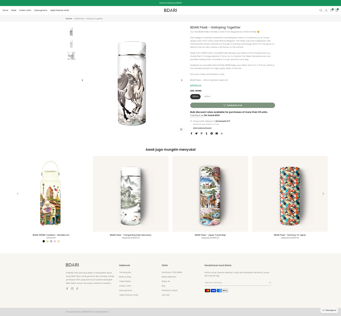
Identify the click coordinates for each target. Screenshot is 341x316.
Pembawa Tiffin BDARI (172, 272)
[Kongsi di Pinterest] (201, 133)
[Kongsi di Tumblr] (206, 133)
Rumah (69, 18)
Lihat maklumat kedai (202, 128)
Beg (163, 286)
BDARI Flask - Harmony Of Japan (290, 235)
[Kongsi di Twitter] (196, 133)
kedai (13, 10)
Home (5, 10)
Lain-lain (166, 295)
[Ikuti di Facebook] (67, 288)
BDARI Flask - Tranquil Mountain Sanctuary (130, 235)
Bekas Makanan (169, 276)
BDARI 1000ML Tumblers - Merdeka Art (51, 235)
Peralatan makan (170, 290)
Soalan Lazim (25, 10)
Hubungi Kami (40, 10)
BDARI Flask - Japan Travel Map (210, 235)
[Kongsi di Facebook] (191, 133)
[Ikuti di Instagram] (72, 288)
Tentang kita (125, 272)
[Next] (181, 80)
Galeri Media (125, 281)
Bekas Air (166, 281)
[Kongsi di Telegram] (211, 133)
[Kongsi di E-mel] (217, 133)
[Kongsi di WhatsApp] (222, 133)
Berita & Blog (125, 276)
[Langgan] (268, 282)
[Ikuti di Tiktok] (77, 288)
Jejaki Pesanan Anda (59, 10)
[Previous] (82, 80)
